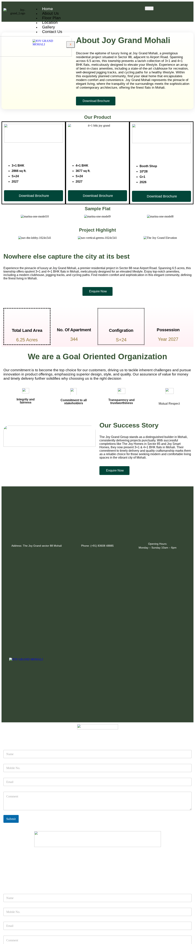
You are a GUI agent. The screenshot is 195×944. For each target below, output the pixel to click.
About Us (50, 13)
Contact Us (52, 31)
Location (50, 22)
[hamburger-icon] (149, 8)
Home (47, 8)
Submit (11, 819)
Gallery (48, 27)
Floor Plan (51, 18)
